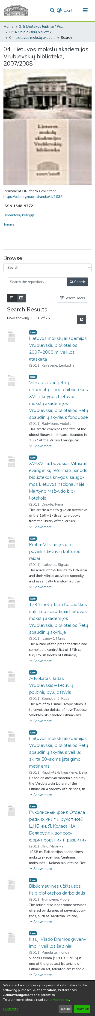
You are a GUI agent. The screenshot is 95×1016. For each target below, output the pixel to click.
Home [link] (9, 26)
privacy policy (59, 1000)
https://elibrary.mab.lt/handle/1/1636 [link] (33, 196)
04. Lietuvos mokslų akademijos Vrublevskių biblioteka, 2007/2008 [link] (32, 37)
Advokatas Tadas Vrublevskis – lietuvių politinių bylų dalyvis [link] (51, 685)
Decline (65, 1009)
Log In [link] (69, 10)
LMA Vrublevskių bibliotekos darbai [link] (32, 32)
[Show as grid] (21, 298)
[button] (52, 10)
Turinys (9, 224)
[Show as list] (12, 298)
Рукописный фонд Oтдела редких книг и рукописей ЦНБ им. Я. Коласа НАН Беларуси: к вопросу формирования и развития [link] (58, 826)
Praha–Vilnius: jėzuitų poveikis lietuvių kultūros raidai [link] (54, 551)
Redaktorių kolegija (19, 215)
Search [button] (79, 281)
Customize (10, 1009)
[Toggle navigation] (85, 10)
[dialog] (47, 998)
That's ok (82, 1009)
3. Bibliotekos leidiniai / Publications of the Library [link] (42, 26)
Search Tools (74, 298)
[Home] (15, 10)
